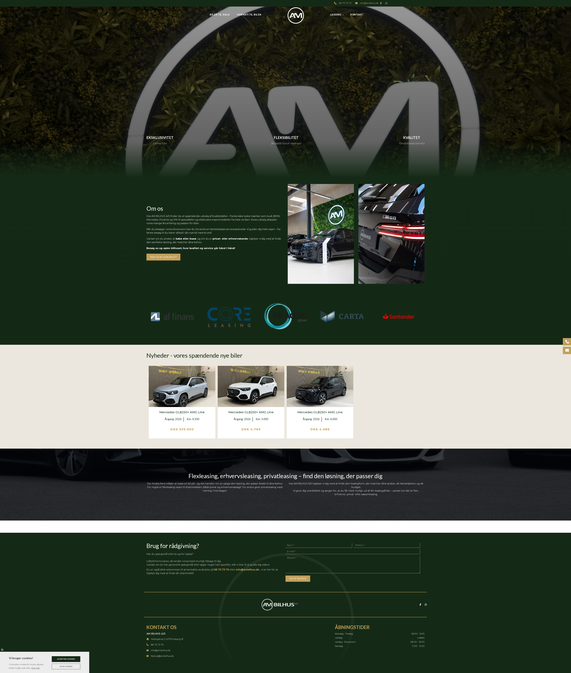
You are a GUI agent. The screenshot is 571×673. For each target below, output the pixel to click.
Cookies (2, 649)
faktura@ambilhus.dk (162, 656)
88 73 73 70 (345, 3)
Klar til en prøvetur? (163, 256)
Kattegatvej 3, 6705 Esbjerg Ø (167, 639)
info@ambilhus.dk (369, 3)
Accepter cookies (66, 659)
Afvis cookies (66, 666)
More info (35, 668)
